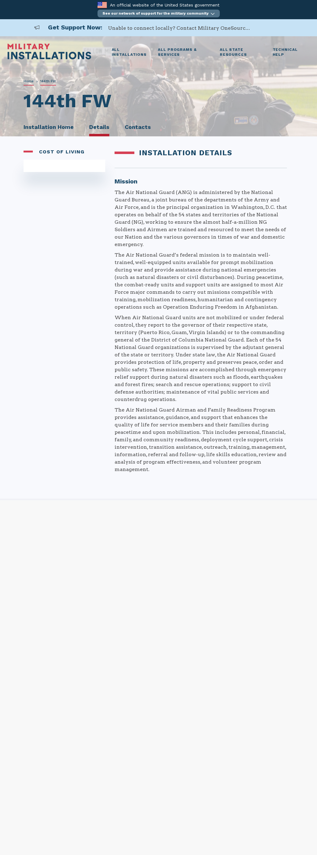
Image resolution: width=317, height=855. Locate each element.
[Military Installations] (49, 58)
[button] (159, 13)
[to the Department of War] (102, 5)
